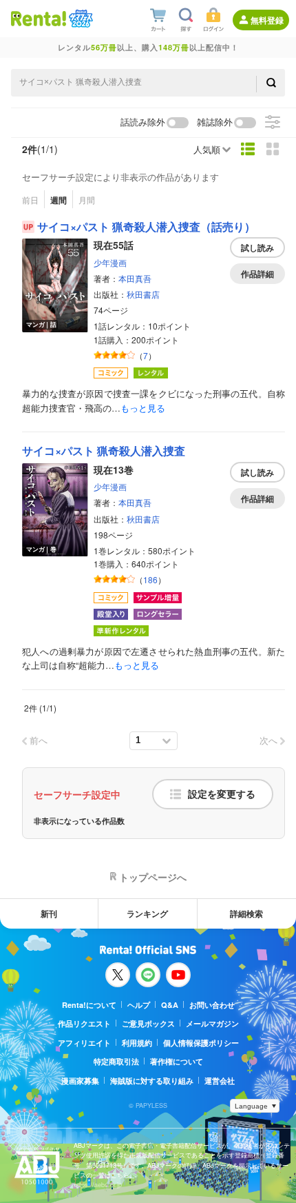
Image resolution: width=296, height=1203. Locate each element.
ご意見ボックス (148, 1023)
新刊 (49, 913)
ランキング (147, 913)
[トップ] (38, 18)
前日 (30, 199)
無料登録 (267, 20)
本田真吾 (134, 278)
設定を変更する (221, 794)
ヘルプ (138, 1005)
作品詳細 (257, 273)
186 (150, 579)
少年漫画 (110, 262)
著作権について (176, 1061)
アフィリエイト (84, 1043)
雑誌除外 (215, 122)
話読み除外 (142, 122)
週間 (58, 200)
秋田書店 (143, 294)
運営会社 (219, 1080)
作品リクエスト (84, 1023)
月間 (86, 199)
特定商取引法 (116, 1061)
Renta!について (89, 1005)
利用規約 (137, 1043)
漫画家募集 (80, 1080)
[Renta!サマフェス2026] (79, 19)
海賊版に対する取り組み (151, 1080)
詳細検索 (246, 913)
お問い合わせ (212, 1005)
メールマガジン (212, 1023)
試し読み (257, 247)
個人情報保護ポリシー (201, 1043)
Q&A (169, 1005)
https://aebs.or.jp (98, 1184)
